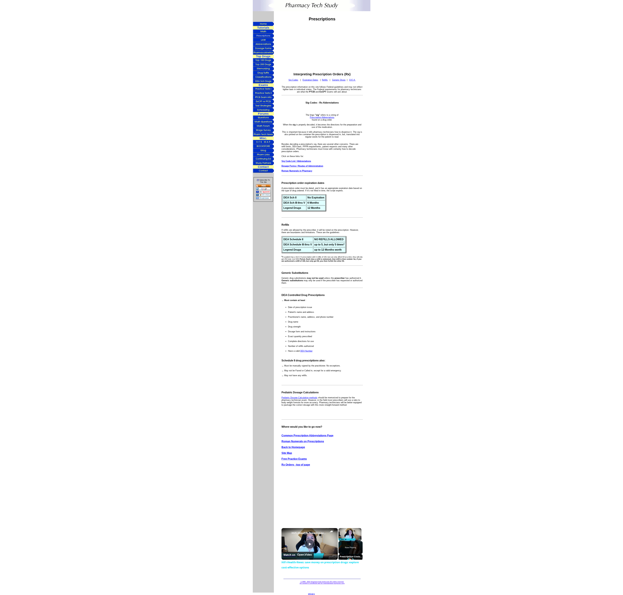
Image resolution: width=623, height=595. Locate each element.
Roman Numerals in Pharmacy (296, 171)
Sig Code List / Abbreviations (296, 161)
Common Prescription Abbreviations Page (307, 435)
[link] (286, 533)
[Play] (340, 539)
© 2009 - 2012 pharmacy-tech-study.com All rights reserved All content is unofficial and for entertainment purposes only (322, 582)
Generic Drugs (339, 80)
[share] (331, 531)
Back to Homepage (293, 447)
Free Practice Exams (294, 458)
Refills (325, 80)
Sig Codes (293, 80)
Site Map (286, 453)
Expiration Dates (310, 80)
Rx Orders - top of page (295, 464)
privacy (311, 594)
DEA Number (306, 351)
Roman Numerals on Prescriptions (302, 441)
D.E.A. (352, 80)
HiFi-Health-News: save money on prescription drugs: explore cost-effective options (309, 533)
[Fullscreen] (359, 539)
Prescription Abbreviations (322, 117)
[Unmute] (344, 539)
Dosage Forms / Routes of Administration (302, 166)
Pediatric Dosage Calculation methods (299, 397)
